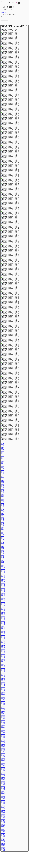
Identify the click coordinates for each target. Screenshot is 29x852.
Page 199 (3, 692)
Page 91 (2, 555)
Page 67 (2, 524)
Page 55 (2, 509)
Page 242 (3, 746)
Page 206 (3, 701)
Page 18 (2, 462)
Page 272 (3, 784)
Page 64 (2, 520)
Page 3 (2, 443)
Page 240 (3, 744)
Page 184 (3, 673)
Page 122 (3, 594)
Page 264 (3, 774)
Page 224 (3, 723)
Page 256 (3, 764)
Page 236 (3, 739)
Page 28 (2, 475)
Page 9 (2, 451)
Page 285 (3, 801)
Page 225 (3, 725)
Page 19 (2, 463)
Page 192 (3, 683)
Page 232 (3, 734)
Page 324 (3, 850)
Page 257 (3, 765)
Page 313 (3, 836)
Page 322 (3, 848)
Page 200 (3, 693)
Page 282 (3, 797)
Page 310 (3, 833)
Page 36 (2, 485)
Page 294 (3, 812)
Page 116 (3, 586)
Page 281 (3, 796)
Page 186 (3, 675)
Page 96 (2, 561)
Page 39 (2, 489)
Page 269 (3, 781)
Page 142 (3, 619)
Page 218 (3, 716)
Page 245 (3, 750)
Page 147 (3, 626)
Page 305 (3, 826)
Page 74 (2, 533)
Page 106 (3, 574)
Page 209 (3, 704)
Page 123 (3, 595)
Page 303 (3, 824)
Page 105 (3, 572)
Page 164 (3, 647)
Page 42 (2, 492)
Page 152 (3, 632)
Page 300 (3, 820)
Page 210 (3, 706)
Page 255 (3, 763)
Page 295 (3, 814)
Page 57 (2, 511)
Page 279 (3, 793)
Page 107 (3, 575)
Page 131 (3, 605)
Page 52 (2, 505)
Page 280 (3, 795)
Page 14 (2, 457)
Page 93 (2, 557)
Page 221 (3, 720)
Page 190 (3, 680)
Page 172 (3, 657)
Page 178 (3, 665)
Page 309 (3, 831)
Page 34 (2, 482)
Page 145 (3, 623)
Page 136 (3, 612)
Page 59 (2, 514)
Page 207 (3, 702)
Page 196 (3, 688)
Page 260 (3, 769)
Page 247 (3, 753)
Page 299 (3, 819)
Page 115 (3, 585)
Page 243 (3, 748)
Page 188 (3, 678)
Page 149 (3, 628)
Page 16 (2, 459)
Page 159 (3, 641)
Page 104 (3, 571)
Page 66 (2, 523)
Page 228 (3, 729)
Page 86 (2, 548)
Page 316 (3, 840)
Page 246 (3, 751)
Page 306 (3, 828)
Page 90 (2, 553)
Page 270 (3, 782)
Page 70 (2, 528)
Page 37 (2, 486)
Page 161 (3, 643)
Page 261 (3, 770)
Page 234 (3, 736)
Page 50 (2, 503)
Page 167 (3, 651)
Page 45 (2, 496)
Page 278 (3, 792)
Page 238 (3, 741)
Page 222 (3, 721)
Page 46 (2, 498)
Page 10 (2, 452)
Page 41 (2, 491)
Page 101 (3, 567)
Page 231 (3, 732)
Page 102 (3, 569)
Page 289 (3, 806)
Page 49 (2, 501)
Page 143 (3, 621)
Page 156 (3, 637)
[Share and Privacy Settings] (2, 19)
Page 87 (2, 550)
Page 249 (3, 755)
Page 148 (3, 627)
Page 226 (3, 726)
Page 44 (2, 495)
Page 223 (3, 722)
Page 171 (3, 656)
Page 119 (3, 590)
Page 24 (2, 470)
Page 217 (3, 715)
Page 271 (3, 783)
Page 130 (3, 604)
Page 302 (3, 822)
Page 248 (3, 754)
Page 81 (2, 542)
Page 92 (2, 556)
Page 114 (3, 584)
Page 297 (3, 816)
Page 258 (3, 767)
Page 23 (2, 468)
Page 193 (3, 684)
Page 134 (3, 609)
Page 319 (3, 844)
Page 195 (3, 687)
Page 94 (2, 558)
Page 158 (3, 640)
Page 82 (2, 543)
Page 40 (2, 490)
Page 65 (2, 522)
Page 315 (3, 839)
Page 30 (2, 477)
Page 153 (3, 633)
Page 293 (3, 811)
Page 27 (2, 473)
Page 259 (3, 768)
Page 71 (2, 529)
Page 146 (3, 624)
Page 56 (2, 510)
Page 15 (2, 458)
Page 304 (3, 825)
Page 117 (3, 588)
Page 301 (3, 821)
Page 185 (3, 674)
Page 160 (3, 642)
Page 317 (3, 841)
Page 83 (2, 544)
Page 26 (2, 472)
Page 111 (3, 580)
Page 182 (3, 670)
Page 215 (3, 712)
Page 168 (3, 652)
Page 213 (3, 709)
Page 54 (2, 508)
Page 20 (2, 465)
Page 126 (3, 599)
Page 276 (3, 789)
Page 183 (3, 671)
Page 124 (3, 597)
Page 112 (3, 581)
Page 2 (2, 442)
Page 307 (3, 829)
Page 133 (3, 608)
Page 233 (3, 735)
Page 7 (2, 448)
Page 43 (2, 494)
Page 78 (2, 538)
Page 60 (2, 515)
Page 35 (2, 484)
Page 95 (2, 560)
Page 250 (3, 756)
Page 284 (3, 800)
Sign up (4, 21)
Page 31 (2, 478)
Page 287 (3, 803)
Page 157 (3, 638)
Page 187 (3, 676)
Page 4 (2, 444)
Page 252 (3, 759)
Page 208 (3, 703)
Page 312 (3, 835)
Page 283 (3, 798)
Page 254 (3, 762)
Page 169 (3, 654)
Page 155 (3, 636)
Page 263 (3, 773)
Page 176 (3, 663)
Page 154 (3, 635)
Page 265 (3, 775)
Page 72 (2, 531)
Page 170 (3, 655)
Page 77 (2, 537)
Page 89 (2, 552)
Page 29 (2, 476)
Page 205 (3, 699)
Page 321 (3, 847)
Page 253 (3, 760)
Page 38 (2, 487)
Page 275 (3, 788)
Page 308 (3, 830)
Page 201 (3, 694)
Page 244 (3, 749)
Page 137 (3, 613)
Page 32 (2, 480)
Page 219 (3, 717)
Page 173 (3, 659)
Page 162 (3, 645)
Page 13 (2, 456)
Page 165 (3, 649)
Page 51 (2, 504)
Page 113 (3, 583)
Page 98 (2, 564)
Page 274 (3, 787)
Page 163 (3, 646)
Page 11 (2, 453)
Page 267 (3, 778)
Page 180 (3, 668)
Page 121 (3, 593)
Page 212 (3, 708)
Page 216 (3, 713)
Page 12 (2, 454)
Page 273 (3, 786)
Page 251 (3, 758)
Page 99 (2, 565)
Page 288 (3, 805)
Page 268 (3, 779)
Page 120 (3, 591)
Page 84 (2, 546)
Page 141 (3, 618)
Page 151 (3, 631)
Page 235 (3, 737)
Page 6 (2, 447)
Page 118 (3, 589)
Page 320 (3, 845)
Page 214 (3, 711)
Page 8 (2, 449)
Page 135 (3, 610)
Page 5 (2, 445)
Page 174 (3, 660)
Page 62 (2, 518)
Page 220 (3, 718)
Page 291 (3, 808)
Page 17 (2, 461)
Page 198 (3, 690)
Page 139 (3, 616)
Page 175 (3, 661)
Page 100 (3, 566)
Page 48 (2, 500)
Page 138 (3, 614)
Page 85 (2, 547)
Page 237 (3, 740)
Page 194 (3, 685)
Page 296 (3, 815)
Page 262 (3, 772)
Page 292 (3, 810)
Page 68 (2, 525)
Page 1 (2, 440)
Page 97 (2, 562)
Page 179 (3, 666)
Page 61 (2, 517)
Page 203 (3, 697)
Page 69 (2, 527)
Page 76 (2, 536)
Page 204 (3, 698)
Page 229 (3, 730)
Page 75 (2, 534)
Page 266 (3, 777)
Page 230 (3, 731)
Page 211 (3, 707)
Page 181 (3, 669)
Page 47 (2, 499)
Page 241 (3, 745)
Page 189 (3, 679)
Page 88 (2, 551)
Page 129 (3, 603)
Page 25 (2, 471)
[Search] (2, 16)
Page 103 (3, 570)
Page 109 (3, 577)
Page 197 (3, 689)
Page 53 (2, 506)
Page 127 (3, 600)
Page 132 (3, 607)
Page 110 (3, 579)
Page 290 (3, 807)
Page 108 (3, 576)
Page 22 (2, 467)
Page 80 (2, 541)
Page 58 (2, 513)
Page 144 (3, 622)
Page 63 (2, 519)
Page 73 (2, 532)
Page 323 (3, 849)
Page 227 (3, 727)
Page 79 (2, 539)
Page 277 (3, 791)
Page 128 (3, 602)
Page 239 (3, 742)
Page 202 (3, 696)
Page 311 (3, 834)
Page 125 (3, 598)
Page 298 (3, 817)
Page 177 (3, 664)
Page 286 (3, 802)
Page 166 (3, 650)
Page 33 (2, 481)
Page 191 (3, 682)
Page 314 (3, 838)
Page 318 (3, 843)
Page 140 (3, 617)
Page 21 (2, 466)
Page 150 (3, 630)
